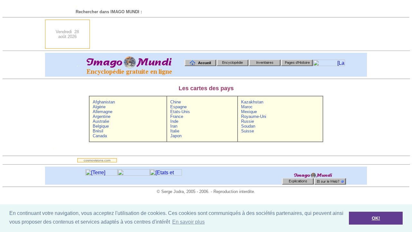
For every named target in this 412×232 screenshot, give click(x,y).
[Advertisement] (250, 34)
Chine (175, 102)
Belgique (101, 126)
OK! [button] (376, 218)
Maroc (247, 106)
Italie (174, 131)
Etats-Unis (180, 111)
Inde (174, 121)
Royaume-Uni (253, 116)
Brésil (98, 131)
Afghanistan (104, 102)
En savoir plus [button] (188, 222)
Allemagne (102, 111)
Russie (247, 121)
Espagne (178, 106)
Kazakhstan (252, 102)
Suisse (247, 131)
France (176, 116)
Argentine (101, 116)
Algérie (99, 106)
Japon (176, 135)
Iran (173, 126)
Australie (101, 121)
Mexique (249, 111)
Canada (100, 135)
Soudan (248, 126)
